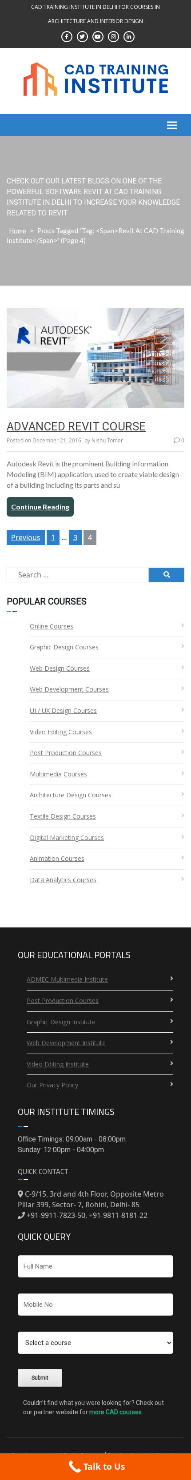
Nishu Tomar (107, 440)
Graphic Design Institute (61, 1022)
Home (17, 231)
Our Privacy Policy (52, 1085)
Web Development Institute (66, 1042)
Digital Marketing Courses (67, 837)
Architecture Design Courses (70, 795)
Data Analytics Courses (63, 879)
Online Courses (51, 626)
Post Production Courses (66, 752)
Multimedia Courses (58, 774)
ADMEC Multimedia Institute (67, 979)
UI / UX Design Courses (63, 710)
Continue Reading (40, 506)
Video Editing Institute (58, 1064)
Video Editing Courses (61, 732)
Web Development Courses (69, 689)
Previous (25, 537)
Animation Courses (57, 858)
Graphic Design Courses (64, 647)
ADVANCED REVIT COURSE (76, 426)
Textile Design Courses (63, 816)
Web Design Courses (60, 668)
